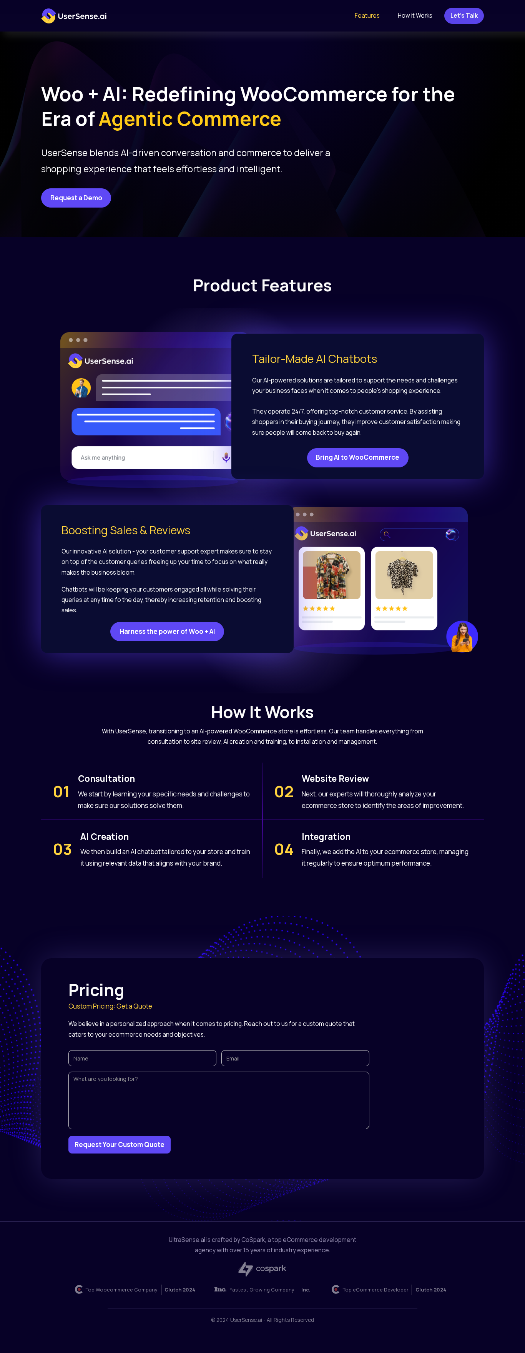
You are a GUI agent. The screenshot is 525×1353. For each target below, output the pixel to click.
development (314, 1240)
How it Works (415, 16)
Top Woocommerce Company (122, 1289)
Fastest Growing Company (261, 1289)
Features (367, 16)
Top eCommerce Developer (376, 1289)
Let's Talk (464, 16)
